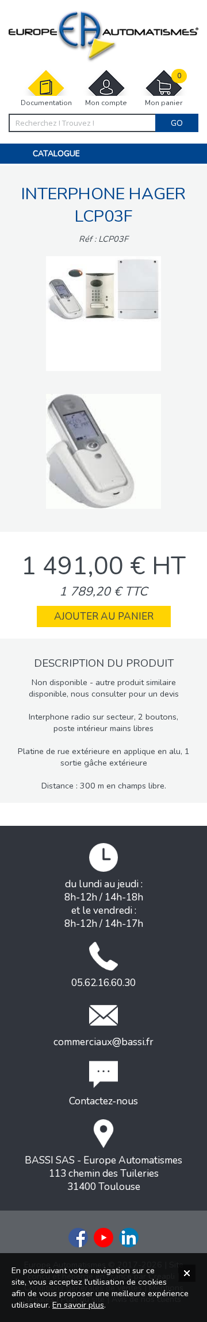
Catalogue (56, 153)
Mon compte (106, 102)
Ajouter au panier (104, 616)
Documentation (46, 102)
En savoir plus (78, 1305)
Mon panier (163, 89)
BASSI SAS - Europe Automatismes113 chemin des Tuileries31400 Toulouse (103, 1173)
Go (177, 123)
